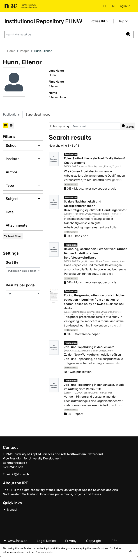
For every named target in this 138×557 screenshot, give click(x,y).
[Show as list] (5, 125)
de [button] (105, 6)
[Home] (20, 6)
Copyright (94, 541)
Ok (130, 550)
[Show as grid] (11, 125)
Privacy (71, 541)
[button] (71, 184)
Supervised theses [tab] (38, 114)
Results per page (20, 285)
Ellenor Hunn (57, 97)
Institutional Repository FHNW (43, 21)
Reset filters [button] (14, 236)
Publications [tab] (11, 114)
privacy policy (45, 552)
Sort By (12, 262)
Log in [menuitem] (122, 6)
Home (11, 51)
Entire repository (60, 126)
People (24, 51)
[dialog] (69, 550)
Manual (11, 509)
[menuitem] (100, 21)
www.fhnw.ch (17, 541)
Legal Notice (47, 541)
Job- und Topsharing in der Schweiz (89, 347)
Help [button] (121, 21)
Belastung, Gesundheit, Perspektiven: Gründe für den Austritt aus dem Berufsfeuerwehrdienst (95, 253)
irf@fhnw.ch (20, 474)
